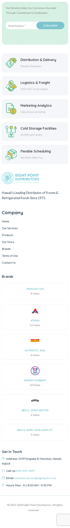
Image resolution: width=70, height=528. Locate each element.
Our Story (8, 242)
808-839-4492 (25, 470)
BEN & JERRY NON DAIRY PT (35, 430)
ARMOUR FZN (35, 289)
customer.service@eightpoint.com (35, 478)
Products (7, 235)
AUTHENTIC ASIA (35, 350)
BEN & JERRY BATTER (35, 410)
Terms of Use (10, 255)
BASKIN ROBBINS (35, 380)
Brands (6, 248)
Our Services (10, 228)
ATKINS (35, 320)
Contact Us (9, 262)
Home (5, 221)
